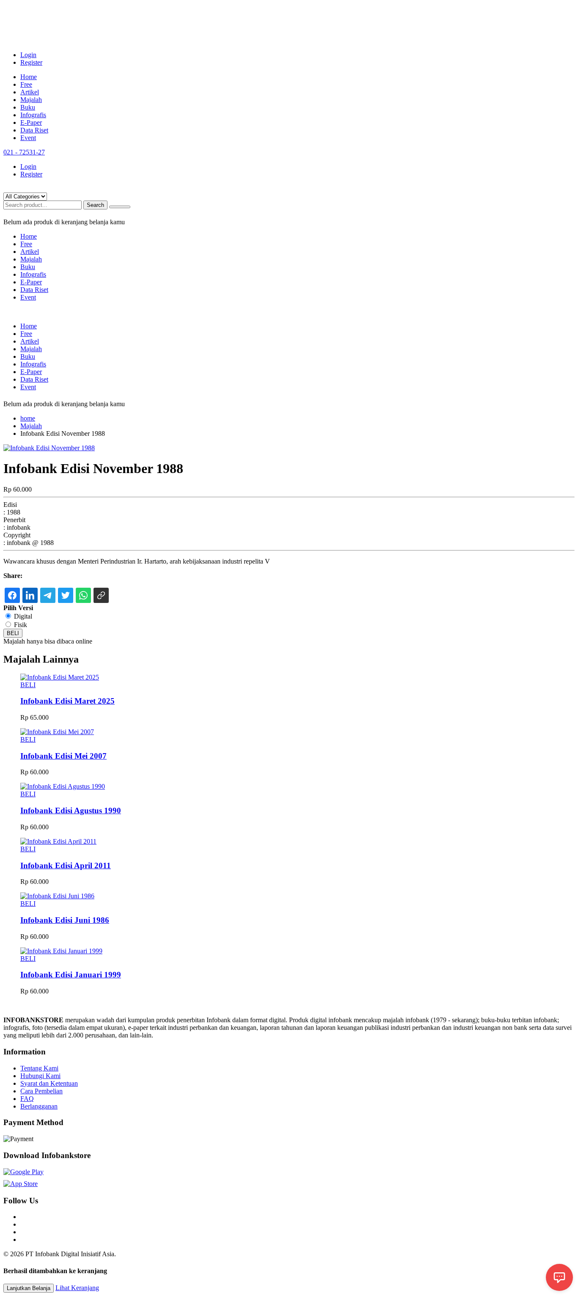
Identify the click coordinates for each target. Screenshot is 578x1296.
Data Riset (34, 130)
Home (28, 76)
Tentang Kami (39, 1068)
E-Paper (31, 122)
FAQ (27, 1098)
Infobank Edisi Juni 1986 (64, 920)
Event (28, 137)
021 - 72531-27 (24, 152)
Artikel (29, 92)
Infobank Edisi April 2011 (65, 865)
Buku (27, 107)
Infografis (33, 114)
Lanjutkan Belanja (28, 1288)
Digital (23, 616)
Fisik (20, 624)
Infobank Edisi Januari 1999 (70, 974)
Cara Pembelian (41, 1091)
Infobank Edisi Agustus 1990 (70, 810)
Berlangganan (39, 1106)
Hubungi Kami (40, 1075)
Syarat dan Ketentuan (49, 1083)
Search (95, 205)
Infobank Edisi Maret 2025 (67, 700)
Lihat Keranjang (77, 1287)
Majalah (31, 99)
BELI (13, 633)
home (27, 418)
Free (26, 84)
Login (28, 54)
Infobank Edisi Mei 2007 (63, 755)
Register (31, 62)
